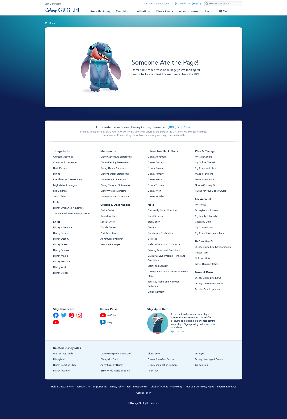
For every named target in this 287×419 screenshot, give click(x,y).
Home (50, 23)
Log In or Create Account (157, 3)
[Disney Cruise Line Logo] (62, 10)
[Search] (207, 3)
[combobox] (223, 4)
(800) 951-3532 (179, 127)
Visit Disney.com (53, 4)
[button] (223, 11)
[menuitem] (176, 3)
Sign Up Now (177, 331)
